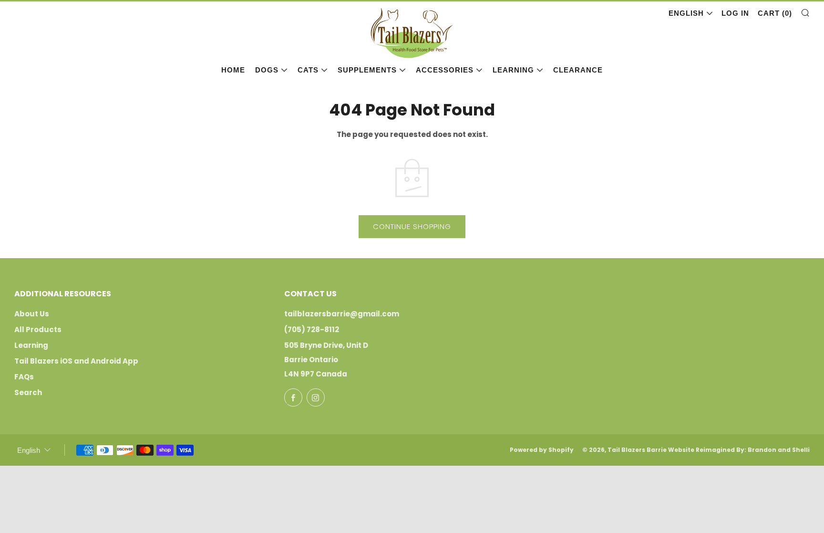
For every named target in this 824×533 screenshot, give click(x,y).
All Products (38, 329)
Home (233, 70)
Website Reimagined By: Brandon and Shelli (739, 450)
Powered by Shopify (542, 450)
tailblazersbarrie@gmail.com (341, 314)
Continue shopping (412, 226)
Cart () (775, 13)
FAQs (24, 377)
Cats (308, 70)
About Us (31, 314)
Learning (513, 70)
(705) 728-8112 (311, 329)
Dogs (266, 70)
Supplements (367, 70)
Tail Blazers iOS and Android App (76, 361)
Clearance (578, 70)
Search (28, 392)
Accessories (445, 70)
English (686, 13)
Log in (735, 13)
